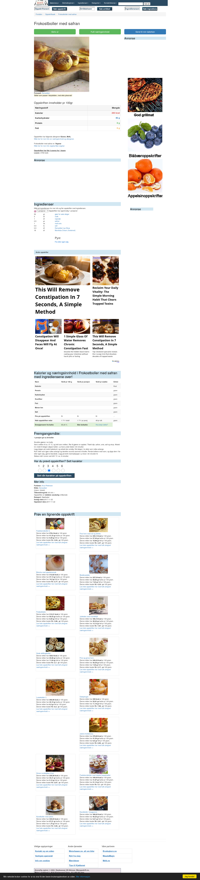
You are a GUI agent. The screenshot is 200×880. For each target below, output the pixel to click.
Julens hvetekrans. (87, 734)
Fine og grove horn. (87, 658)
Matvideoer (74, 860)
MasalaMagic (109, 855)
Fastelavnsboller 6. (43, 531)
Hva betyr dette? (102, 425)
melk (56, 216)
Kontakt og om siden (44, 851)
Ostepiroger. (84, 697)
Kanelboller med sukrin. (45, 816)
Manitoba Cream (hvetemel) (65, 230)
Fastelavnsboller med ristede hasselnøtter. (95, 775)
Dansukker (46, 93)
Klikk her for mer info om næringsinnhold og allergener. (54, 139)
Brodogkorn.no (110, 851)
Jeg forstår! (190, 876)
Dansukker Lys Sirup (62, 228)
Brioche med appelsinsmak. (46, 572)
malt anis (58, 223)
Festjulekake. (41, 612)
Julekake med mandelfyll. (89, 616)
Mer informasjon (83, 876)
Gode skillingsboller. (43, 653)
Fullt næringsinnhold (100, 31)
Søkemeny (54, 3)
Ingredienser (82, 3)
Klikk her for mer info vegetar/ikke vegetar (49, 146)
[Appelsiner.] (145, 179)
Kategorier (95, 3)
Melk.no (106, 860)
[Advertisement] (77, 179)
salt (56, 226)
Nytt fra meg (74, 855)
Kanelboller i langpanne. (88, 812)
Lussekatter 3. (41, 697)
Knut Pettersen (47, 485)
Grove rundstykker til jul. (45, 773)
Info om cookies (42, 860)
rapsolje (58, 219)
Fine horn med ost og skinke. (90, 533)
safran (57, 221)
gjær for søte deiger (62, 214)
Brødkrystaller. (85, 575)
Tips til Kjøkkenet (77, 865)
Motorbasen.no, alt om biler (81, 851)
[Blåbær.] (145, 138)
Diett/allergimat (67, 3)
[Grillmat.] (145, 98)
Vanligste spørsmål (44, 855)
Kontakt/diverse (109, 3)
